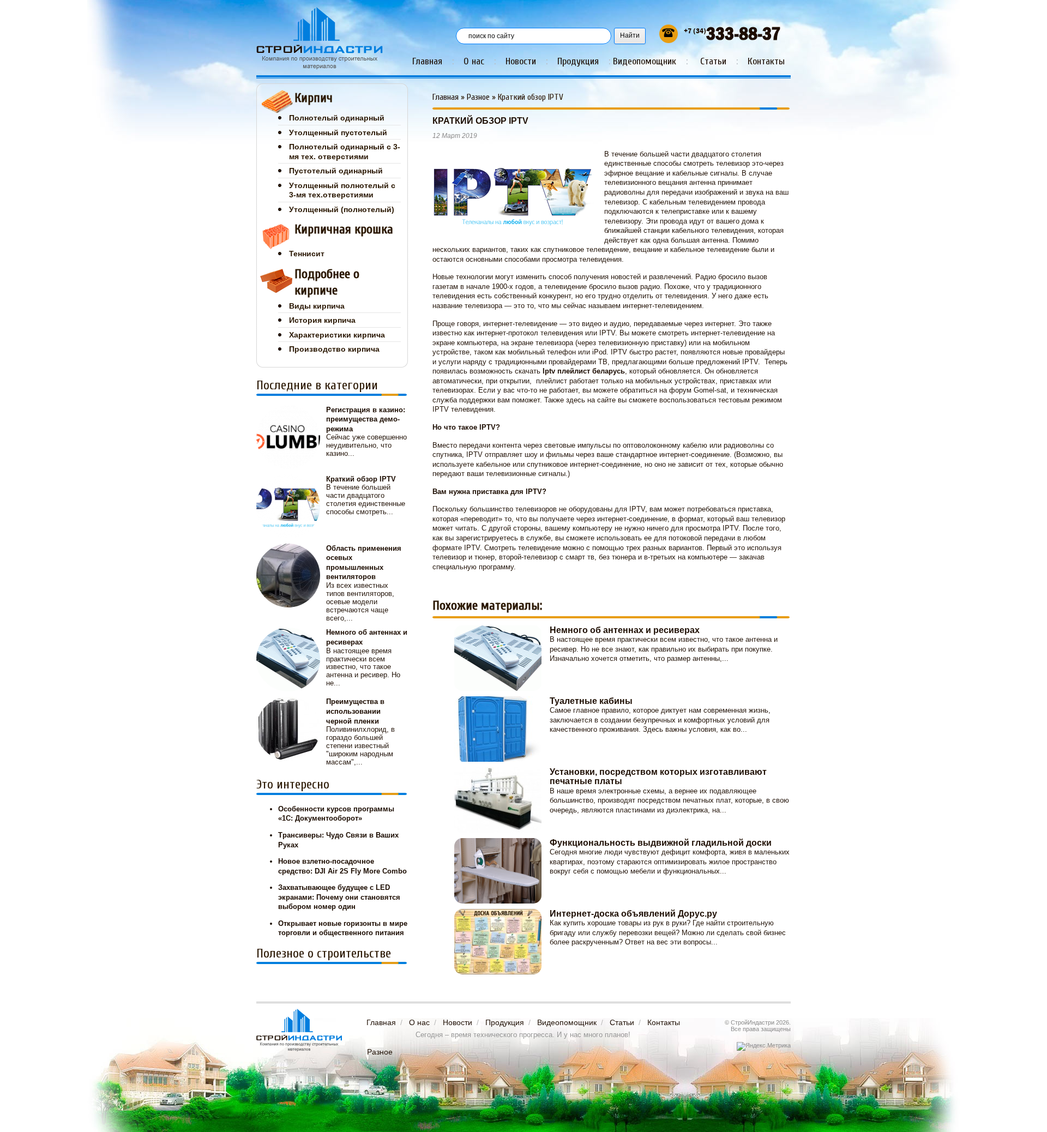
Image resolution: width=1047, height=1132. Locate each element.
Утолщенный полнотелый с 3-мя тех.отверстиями (342, 190)
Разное (478, 97)
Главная (427, 61)
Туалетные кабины (591, 701)
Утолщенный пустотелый (338, 132)
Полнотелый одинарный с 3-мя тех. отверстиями (344, 151)
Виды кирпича (317, 306)
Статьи (713, 61)
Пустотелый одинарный (336, 170)
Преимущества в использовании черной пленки (355, 711)
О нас (474, 61)
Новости (521, 61)
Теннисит (306, 253)
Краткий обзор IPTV (361, 479)
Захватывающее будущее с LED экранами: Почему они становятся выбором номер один (339, 897)
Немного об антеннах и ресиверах (625, 630)
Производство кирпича (334, 349)
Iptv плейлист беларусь (584, 371)
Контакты (766, 61)
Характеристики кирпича (337, 334)
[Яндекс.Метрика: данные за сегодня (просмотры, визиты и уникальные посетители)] (764, 1046)
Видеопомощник (644, 61)
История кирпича (322, 320)
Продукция (578, 61)
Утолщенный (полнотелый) (341, 209)
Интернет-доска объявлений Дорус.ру (633, 913)
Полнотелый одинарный (336, 117)
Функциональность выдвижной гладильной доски (661, 842)
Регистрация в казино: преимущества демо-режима (365, 419)
